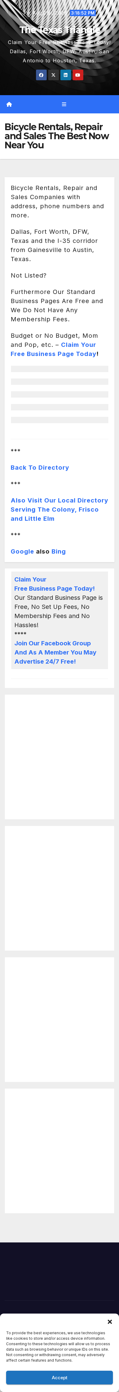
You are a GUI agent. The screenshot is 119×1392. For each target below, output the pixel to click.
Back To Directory (40, 467)
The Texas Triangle (59, 30)
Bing (59, 551)
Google (22, 551)
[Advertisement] (59, 757)
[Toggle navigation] (64, 104)
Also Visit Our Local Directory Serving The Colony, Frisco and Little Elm (59, 509)
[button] (110, 1321)
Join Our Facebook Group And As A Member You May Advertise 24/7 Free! (55, 652)
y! (92, 588)
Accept (59, 1377)
